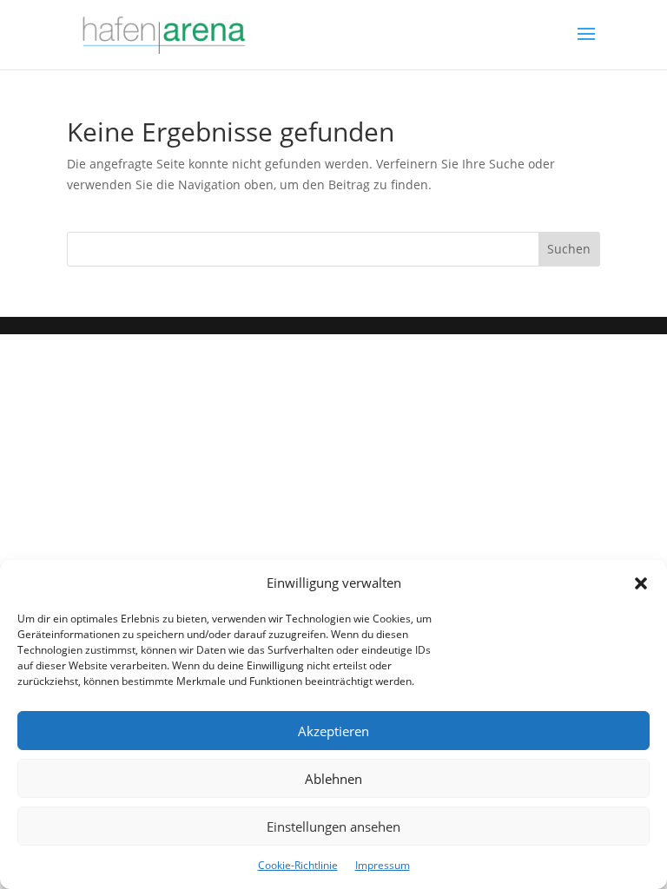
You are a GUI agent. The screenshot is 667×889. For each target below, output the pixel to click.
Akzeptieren (333, 731)
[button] (641, 583)
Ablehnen (333, 778)
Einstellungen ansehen (333, 826)
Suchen (569, 248)
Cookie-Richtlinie (298, 865)
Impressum (382, 865)
